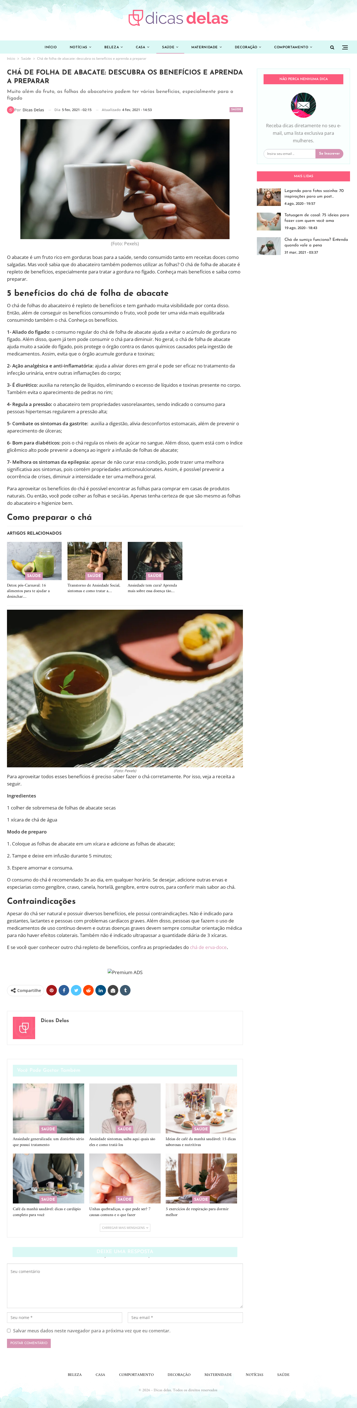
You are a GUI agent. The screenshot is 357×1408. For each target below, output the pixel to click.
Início (51, 47)
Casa (140, 47)
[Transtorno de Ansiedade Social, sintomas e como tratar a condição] (94, 561)
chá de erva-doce (208, 947)
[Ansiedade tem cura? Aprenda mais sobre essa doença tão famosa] (155, 561)
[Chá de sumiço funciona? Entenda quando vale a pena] (269, 246)
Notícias (78, 47)
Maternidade (204, 47)
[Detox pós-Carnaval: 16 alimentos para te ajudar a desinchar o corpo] (34, 561)
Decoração (246, 47)
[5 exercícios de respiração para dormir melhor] (201, 1178)
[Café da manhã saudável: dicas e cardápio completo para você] (48, 1178)
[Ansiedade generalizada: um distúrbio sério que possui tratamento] (48, 1108)
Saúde (168, 47)
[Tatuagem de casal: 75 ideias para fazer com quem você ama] (269, 221)
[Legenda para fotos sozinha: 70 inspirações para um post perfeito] (269, 197)
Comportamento (291, 47)
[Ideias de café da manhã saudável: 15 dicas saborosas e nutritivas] (201, 1108)
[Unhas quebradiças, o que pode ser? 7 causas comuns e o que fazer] (125, 1178)
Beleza (111, 47)
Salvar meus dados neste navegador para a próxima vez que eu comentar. (91, 1331)
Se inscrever (329, 153)
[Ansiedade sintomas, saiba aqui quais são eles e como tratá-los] (125, 1108)
